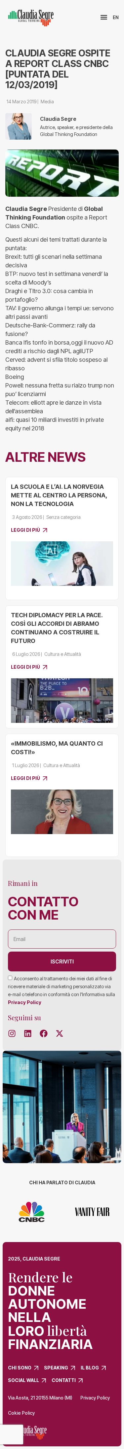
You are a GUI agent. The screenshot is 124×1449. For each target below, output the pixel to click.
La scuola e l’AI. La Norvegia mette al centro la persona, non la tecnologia (59, 495)
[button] (104, 17)
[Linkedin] (28, 1033)
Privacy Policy (24, 1002)
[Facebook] (44, 1033)
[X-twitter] (59, 1033)
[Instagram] (12, 1033)
